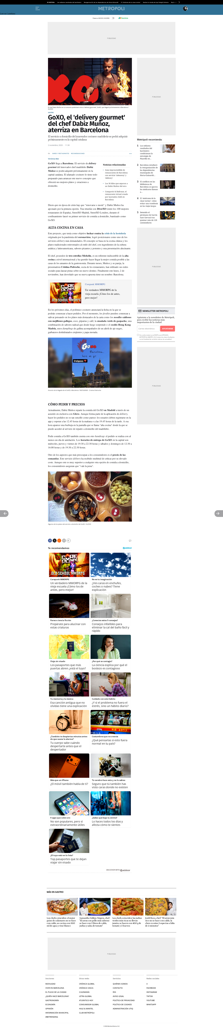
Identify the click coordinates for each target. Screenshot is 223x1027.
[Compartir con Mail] (64, 541)
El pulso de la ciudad (55, 992)
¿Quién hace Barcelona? (57, 996)
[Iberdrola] (123, 18)
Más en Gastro (55, 892)
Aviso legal (118, 996)
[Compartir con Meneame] (59, 541)
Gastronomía (52, 1000)
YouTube (150, 1000)
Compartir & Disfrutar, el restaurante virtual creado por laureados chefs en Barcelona (116, 195)
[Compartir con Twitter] (55, 541)
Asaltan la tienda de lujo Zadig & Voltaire (156, 2)
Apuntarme (167, 328)
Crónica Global (86, 984)
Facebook (151, 988)
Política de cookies (122, 1004)
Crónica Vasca (86, 988)
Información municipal (57, 1012)
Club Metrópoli (86, 1012)
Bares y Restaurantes (60, 153)
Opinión (49, 1008)
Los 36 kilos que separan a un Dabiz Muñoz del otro (116, 184)
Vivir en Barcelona (54, 988)
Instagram (151, 992)
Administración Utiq (123, 1008)
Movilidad (50, 984)
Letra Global (85, 996)
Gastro (51, 112)
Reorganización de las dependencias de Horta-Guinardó (101, 2)
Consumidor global (89, 1004)
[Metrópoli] (111, 8)
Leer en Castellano (7, 14)
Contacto (118, 988)
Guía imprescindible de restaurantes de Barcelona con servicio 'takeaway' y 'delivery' (116, 174)
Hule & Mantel (86, 1008)
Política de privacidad (124, 1000)
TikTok (149, 996)
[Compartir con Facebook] (50, 541)
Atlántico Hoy (86, 1000)
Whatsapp (151, 1004)
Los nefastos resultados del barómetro (69, 2)
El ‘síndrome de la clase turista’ (130, 2)
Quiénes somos (120, 984)
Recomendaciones (78, 153)
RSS (114, 992)
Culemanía (84, 992)
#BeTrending (51, 1017)
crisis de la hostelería (115, 233)
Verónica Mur (53, 159)
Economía (50, 1004)
